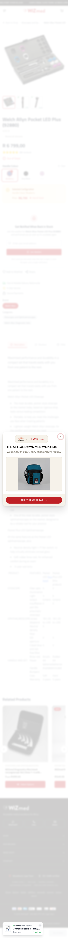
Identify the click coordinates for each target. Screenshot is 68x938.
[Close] (60, 436)
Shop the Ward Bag (32, 500)
